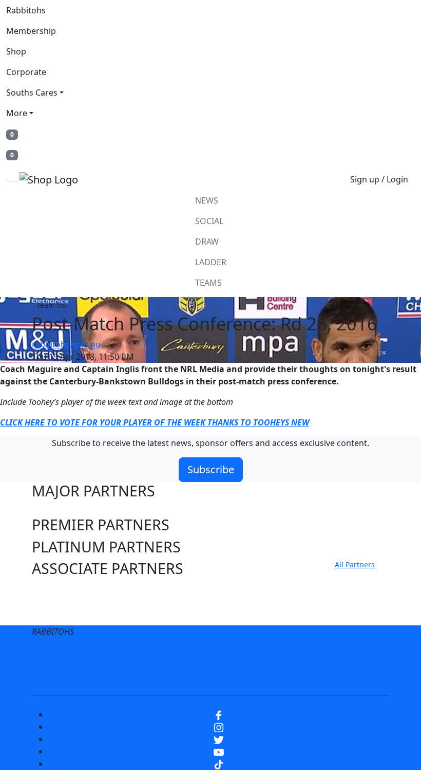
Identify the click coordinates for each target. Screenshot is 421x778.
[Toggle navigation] (13, 179)
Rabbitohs (26, 10)
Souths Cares (32, 92)
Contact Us (319, 656)
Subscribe (210, 469)
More (16, 113)
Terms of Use (106, 656)
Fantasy (284, 676)
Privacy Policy (174, 656)
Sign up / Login (379, 179)
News (206, 200)
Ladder (210, 262)
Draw (207, 241)
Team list (51, 305)
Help (273, 656)
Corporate (26, 72)
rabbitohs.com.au (66, 344)
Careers (232, 656)
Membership (31, 30)
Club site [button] (61, 590)
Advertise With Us (156, 676)
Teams (208, 282)
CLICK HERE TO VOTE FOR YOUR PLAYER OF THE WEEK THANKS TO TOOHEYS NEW (154, 422)
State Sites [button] (67, 612)
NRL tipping (230, 676)
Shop (16, 51)
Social (209, 221)
